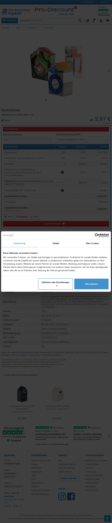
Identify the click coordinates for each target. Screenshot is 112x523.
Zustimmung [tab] (19, 243)
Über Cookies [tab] (92, 243)
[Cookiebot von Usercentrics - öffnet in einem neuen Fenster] (97, 235)
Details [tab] (56, 243)
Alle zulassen (91, 284)
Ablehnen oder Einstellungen (55, 282)
